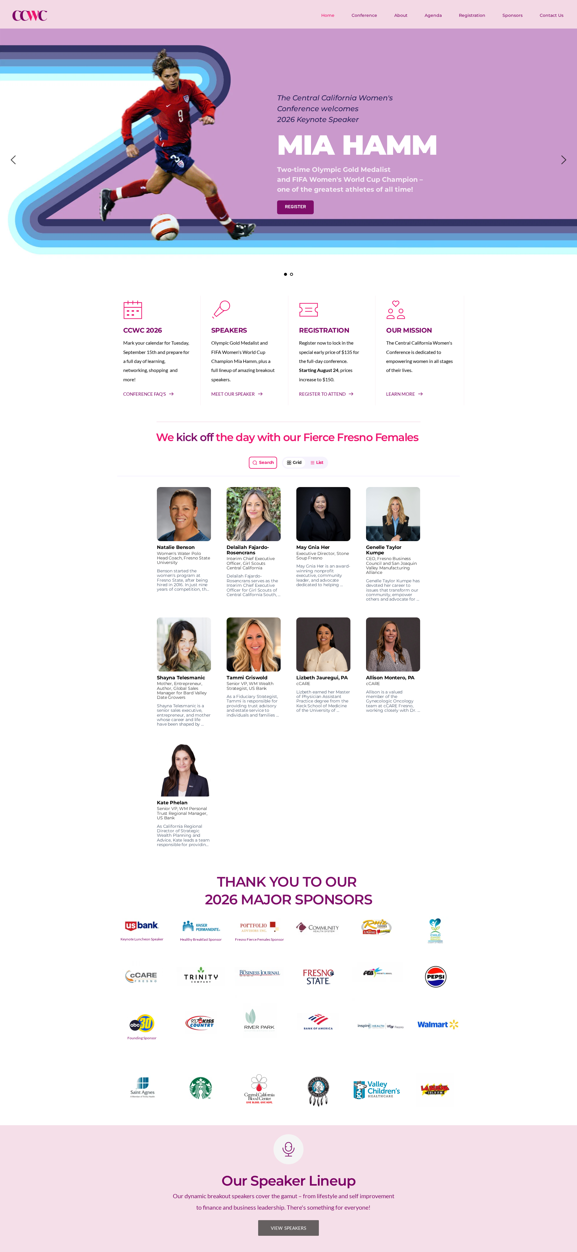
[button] (184, 544)
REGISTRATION (324, 330)
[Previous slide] (13, 159)
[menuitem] (328, 15)
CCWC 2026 (142, 330)
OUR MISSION (409, 330)
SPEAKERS (229, 330)
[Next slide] (563, 159)
